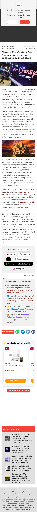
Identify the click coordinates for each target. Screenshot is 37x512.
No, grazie (12, 22)
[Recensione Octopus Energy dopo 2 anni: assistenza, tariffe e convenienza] (7, 449)
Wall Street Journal (11, 111)
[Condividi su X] (28, 332)
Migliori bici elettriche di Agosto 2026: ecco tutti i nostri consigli (21, 468)
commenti (31, 48)
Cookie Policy (18, 507)
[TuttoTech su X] (8, 259)
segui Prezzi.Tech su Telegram (20, 309)
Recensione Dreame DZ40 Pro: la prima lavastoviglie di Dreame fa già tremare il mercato (22, 438)
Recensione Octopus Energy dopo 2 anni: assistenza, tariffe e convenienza (21, 449)
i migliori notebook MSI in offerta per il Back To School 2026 (20, 300)
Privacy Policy (7, 507)
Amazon (23, 202)
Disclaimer (27, 507)
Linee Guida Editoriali (25, 505)
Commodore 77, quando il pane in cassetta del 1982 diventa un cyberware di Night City (21, 478)
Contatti (14, 505)
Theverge (31, 276)
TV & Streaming (8, 48)
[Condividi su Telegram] (23, 332)
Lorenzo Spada (8, 46)
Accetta (25, 22)
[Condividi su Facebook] (33, 332)
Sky (19, 170)
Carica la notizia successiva (18, 390)
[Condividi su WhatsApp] (17, 332)
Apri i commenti (7, 331)
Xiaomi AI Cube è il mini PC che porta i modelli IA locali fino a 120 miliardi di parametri (22, 459)
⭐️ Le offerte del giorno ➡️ (16, 343)
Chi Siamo (6, 505)
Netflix (32, 202)
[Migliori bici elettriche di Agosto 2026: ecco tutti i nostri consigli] (7, 468)
